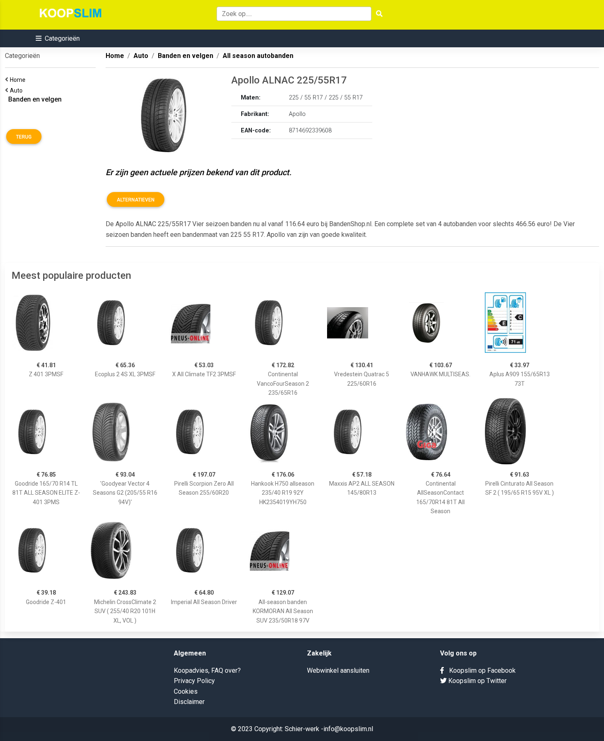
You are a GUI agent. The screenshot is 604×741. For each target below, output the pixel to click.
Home (19, 79)
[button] (58, 38)
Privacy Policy (194, 681)
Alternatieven (135, 200)
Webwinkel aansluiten (338, 670)
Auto (17, 90)
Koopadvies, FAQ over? (207, 670)
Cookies (186, 691)
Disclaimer (189, 702)
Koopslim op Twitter (477, 681)
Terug (24, 137)
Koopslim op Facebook (480, 670)
